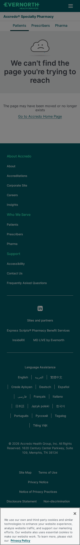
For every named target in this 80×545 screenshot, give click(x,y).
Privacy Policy (20, 540)
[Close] (75, 513)
